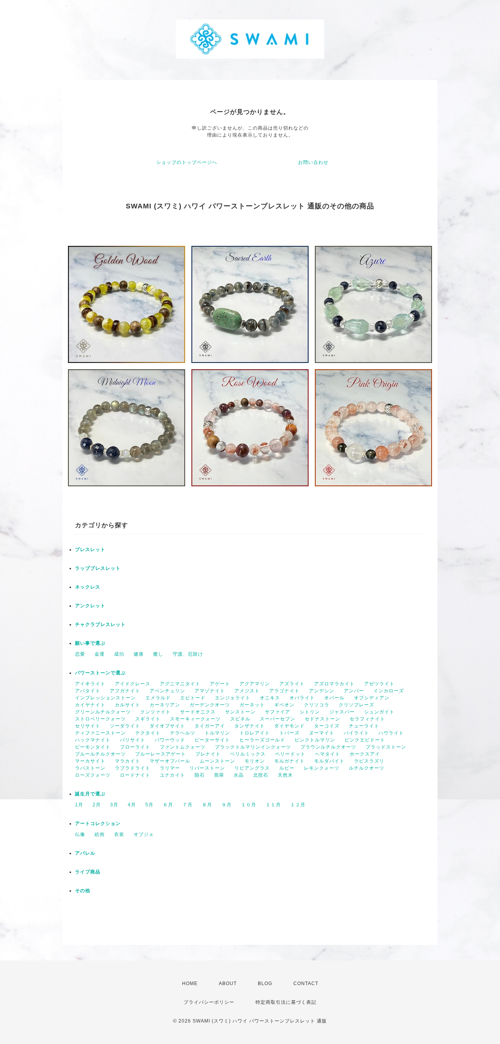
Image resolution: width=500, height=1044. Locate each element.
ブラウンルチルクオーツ (328, 747)
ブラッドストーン (386, 747)
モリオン (255, 761)
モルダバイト (329, 761)
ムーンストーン (217, 761)
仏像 (80, 834)
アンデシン (321, 691)
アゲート (220, 684)
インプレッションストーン (105, 698)
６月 (168, 804)
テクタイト (148, 733)
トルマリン (217, 733)
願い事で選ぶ (90, 643)
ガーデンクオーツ (209, 705)
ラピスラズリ (369, 761)
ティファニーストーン (100, 733)
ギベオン (284, 705)
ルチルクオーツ (366, 768)
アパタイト (87, 691)
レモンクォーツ (321, 768)
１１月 (273, 804)
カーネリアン (165, 705)
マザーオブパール (170, 761)
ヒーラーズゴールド (262, 740)
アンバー (354, 691)
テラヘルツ (182, 733)
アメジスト (247, 691)
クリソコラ (316, 705)
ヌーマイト (321, 733)
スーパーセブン (277, 719)
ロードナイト (135, 775)
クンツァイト (155, 712)
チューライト (364, 726)
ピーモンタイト (93, 747)
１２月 (297, 804)
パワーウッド (170, 740)
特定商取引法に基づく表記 (285, 1002)
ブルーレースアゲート (160, 754)
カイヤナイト (90, 705)
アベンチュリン (167, 691)
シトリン (310, 712)
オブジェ (144, 834)
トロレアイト (254, 733)
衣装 (119, 834)
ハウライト (391, 733)
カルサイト (127, 705)
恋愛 (80, 654)
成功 (119, 654)
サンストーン (240, 712)
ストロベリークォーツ (100, 719)
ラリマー (170, 768)
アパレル (85, 853)
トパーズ (289, 733)
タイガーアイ (210, 726)
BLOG (265, 983)
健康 (139, 654)
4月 (132, 804)
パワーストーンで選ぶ (100, 673)
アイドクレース (132, 684)
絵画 (100, 834)
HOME (190, 983)
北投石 (260, 775)
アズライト (292, 684)
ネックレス (87, 587)
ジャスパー (342, 712)
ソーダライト (125, 726)
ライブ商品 (87, 872)
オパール (334, 698)
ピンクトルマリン (315, 740)
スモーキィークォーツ (195, 719)
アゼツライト (379, 684)
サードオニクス (198, 712)
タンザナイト (249, 726)
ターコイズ (326, 726)
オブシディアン (371, 698)
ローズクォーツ (93, 775)
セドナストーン (322, 719)
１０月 (248, 804)
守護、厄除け (188, 654)
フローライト (135, 747)
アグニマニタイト (180, 684)
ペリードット (290, 754)
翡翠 (219, 775)
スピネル (240, 719)
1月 (79, 804)
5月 (149, 804)
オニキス (270, 698)
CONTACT (305, 983)
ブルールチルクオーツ (100, 754)
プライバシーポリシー (209, 1002)
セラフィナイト (367, 719)
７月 (187, 804)
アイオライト (90, 684)
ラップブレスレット (98, 568)
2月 (97, 804)
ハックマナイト (93, 740)
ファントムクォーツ (182, 747)
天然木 (285, 775)
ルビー (287, 768)
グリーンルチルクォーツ (103, 712)
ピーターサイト (212, 740)
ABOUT (228, 983)
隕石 (200, 775)
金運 (100, 654)
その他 (82, 890)
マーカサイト (90, 761)
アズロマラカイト (334, 684)
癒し (158, 654)
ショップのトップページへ (186, 162)
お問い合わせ (313, 162)
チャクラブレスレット (100, 624)
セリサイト (87, 726)
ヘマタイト (327, 754)
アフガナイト (125, 691)
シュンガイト (379, 712)
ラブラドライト (132, 768)
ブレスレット (90, 549)
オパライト (302, 698)
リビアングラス (252, 768)
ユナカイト (172, 775)
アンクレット (90, 605)
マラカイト (127, 761)
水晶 (239, 775)
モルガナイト (289, 761)
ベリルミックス (248, 754)
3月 (114, 804)
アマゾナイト (210, 691)
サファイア (277, 712)
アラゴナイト (284, 691)
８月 (207, 804)
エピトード (192, 698)
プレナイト (208, 754)
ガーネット (252, 705)
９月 (226, 804)
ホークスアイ (365, 754)
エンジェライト (232, 698)
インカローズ (388, 691)
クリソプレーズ (356, 705)
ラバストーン (90, 768)
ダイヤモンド (289, 726)
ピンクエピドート (365, 740)
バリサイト (132, 740)
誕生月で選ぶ (90, 794)
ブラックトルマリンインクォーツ (253, 747)
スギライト (148, 719)
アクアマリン (254, 684)
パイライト (356, 733)
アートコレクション (98, 823)
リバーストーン (207, 768)
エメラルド (158, 698)
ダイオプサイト (167, 726)
